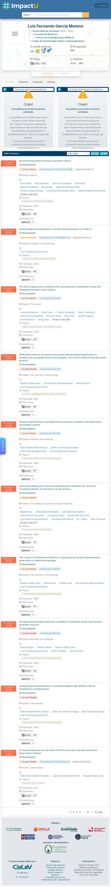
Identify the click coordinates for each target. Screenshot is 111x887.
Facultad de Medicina (45, 34)
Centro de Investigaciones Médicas (55, 37)
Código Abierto (55, 870)
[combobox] (58, 15)
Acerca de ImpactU (55, 865)
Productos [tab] (9, 82)
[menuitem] (47, 73)
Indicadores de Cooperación (55, 879)
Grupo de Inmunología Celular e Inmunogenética (58, 41)
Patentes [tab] (23, 82)
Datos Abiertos (55, 872)
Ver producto (28, 164)
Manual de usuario (55, 867)
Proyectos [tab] (38, 82)
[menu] (55, 73)
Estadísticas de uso (55, 877)
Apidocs (55, 875)
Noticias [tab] (51, 82)
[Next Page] (91, 812)
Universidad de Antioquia (52, 31)
